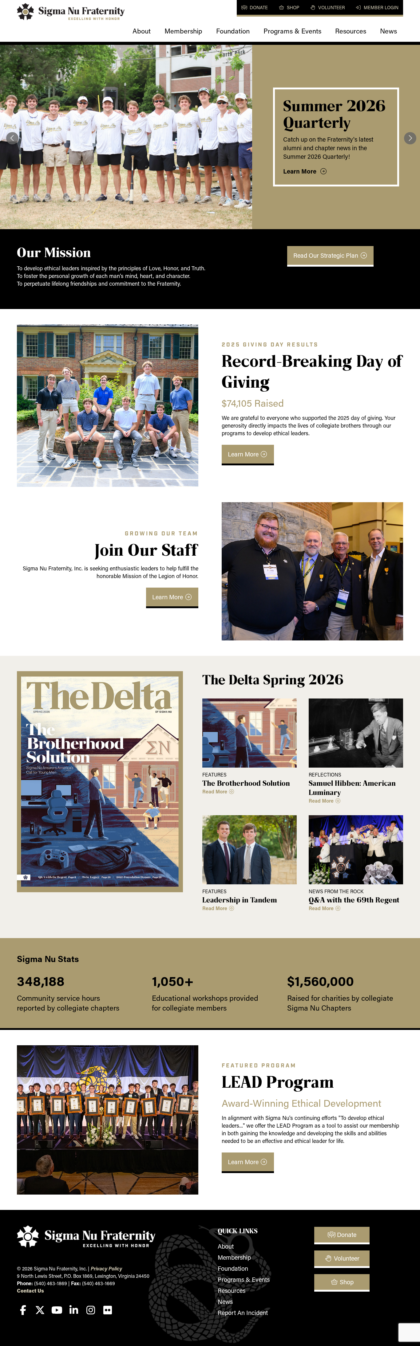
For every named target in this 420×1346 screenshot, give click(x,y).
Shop (292, 7)
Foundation (233, 30)
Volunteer (331, 7)
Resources (350, 30)
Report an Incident (243, 1313)
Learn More (301, 171)
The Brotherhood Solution (246, 783)
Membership (183, 30)
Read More (215, 791)
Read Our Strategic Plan (326, 255)
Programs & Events (292, 30)
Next (409, 137)
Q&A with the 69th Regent (354, 899)
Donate (258, 7)
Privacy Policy (106, 1268)
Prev (11, 137)
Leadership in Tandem (239, 899)
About (142, 30)
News (388, 30)
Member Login (380, 7)
